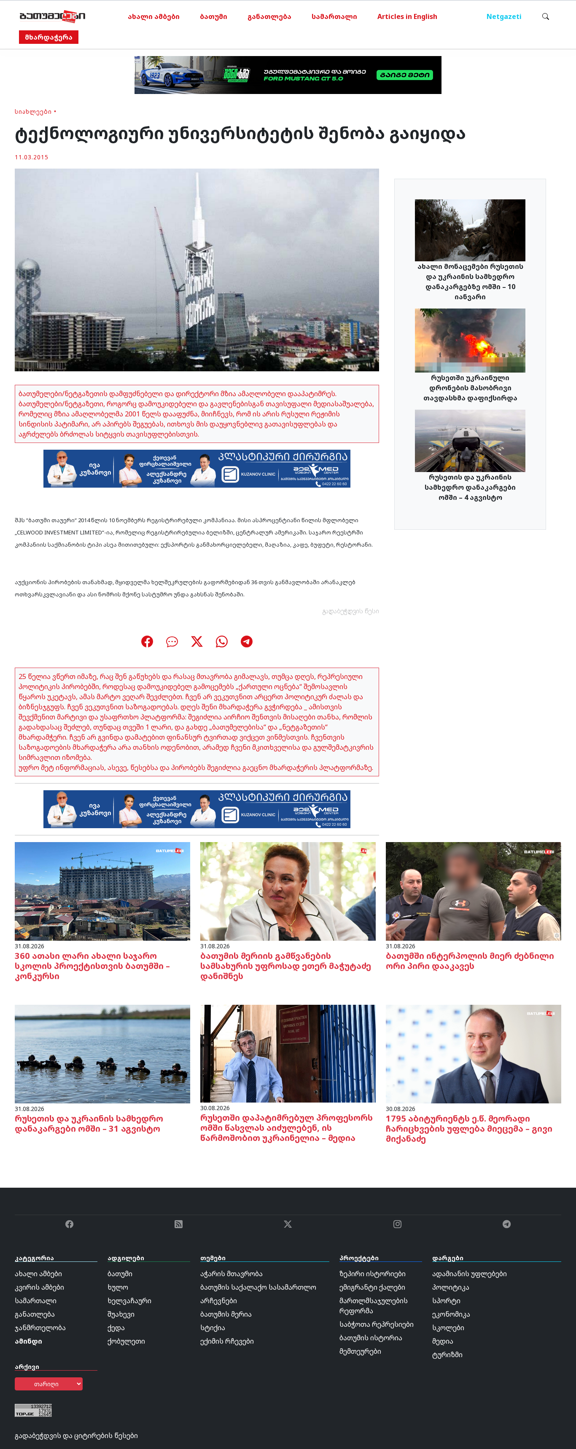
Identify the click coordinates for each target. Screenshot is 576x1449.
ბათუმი (213, 16)
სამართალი (334, 16)
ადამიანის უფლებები (469, 1273)
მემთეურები (360, 1351)
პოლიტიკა (450, 1287)
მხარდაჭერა (49, 37)
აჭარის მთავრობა (231, 1273)
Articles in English (407, 16)
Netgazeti (504, 16)
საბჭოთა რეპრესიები (376, 1324)
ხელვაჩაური (129, 1300)
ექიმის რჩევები (227, 1341)
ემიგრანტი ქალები (372, 1287)
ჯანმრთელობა (40, 1327)
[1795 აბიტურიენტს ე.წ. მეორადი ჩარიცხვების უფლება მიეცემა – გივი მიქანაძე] (473, 1053)
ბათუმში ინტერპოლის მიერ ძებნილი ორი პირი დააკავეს (470, 960)
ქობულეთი (126, 1341)
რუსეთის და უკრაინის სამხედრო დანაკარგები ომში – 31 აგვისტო (89, 1123)
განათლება (269, 16)
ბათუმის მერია (226, 1314)
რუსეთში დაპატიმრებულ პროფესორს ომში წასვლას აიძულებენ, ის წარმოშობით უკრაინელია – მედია (286, 1127)
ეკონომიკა (451, 1314)
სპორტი (446, 1300)
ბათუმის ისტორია (370, 1337)
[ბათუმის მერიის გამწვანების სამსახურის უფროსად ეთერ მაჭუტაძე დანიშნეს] (288, 890)
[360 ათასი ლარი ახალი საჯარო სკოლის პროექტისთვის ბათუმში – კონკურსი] (102, 890)
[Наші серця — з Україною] (52, 16)
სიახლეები (33, 111)
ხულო (118, 1287)
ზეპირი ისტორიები (372, 1273)
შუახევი (121, 1314)
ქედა (116, 1327)
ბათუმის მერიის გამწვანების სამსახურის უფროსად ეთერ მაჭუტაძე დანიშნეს (285, 966)
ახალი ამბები (154, 16)
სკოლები (448, 1327)
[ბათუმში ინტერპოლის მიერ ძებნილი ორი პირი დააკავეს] (473, 890)
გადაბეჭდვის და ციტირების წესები (76, 1435)
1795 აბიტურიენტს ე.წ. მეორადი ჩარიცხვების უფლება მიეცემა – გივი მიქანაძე (469, 1128)
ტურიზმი (447, 1354)
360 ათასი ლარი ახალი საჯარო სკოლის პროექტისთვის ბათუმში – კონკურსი (92, 966)
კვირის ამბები (39, 1287)
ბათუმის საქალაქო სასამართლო (258, 1287)
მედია (442, 1341)
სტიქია (212, 1327)
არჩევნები (218, 1300)
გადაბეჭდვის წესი (351, 611)
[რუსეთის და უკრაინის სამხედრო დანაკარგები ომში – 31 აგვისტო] (102, 1053)
